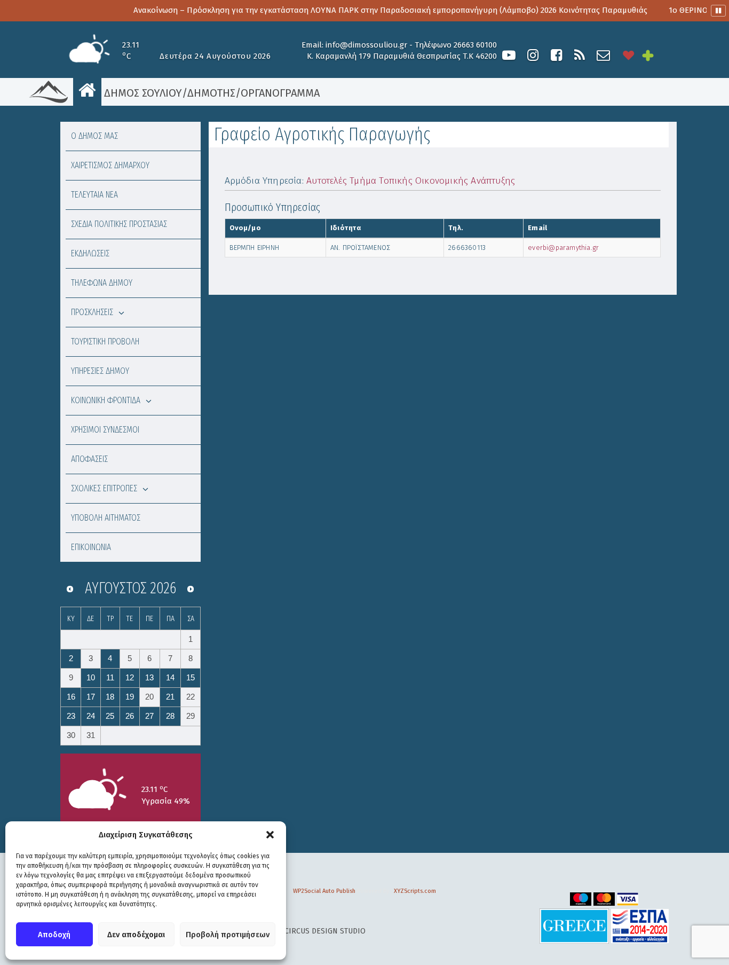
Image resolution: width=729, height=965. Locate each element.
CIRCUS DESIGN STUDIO (325, 931)
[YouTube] (509, 55)
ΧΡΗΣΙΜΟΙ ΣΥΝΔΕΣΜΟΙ (105, 429)
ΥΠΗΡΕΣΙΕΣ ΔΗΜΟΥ (100, 370)
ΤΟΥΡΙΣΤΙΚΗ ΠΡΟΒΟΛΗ (105, 341)
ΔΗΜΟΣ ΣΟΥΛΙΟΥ (141, 93)
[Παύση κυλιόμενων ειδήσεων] (718, 11)
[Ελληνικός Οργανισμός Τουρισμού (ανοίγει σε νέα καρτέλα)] (574, 925)
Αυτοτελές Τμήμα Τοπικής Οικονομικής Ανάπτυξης (410, 180)
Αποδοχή (54, 934)
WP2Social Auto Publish (324, 891)
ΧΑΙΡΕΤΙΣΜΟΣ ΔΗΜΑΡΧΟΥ (110, 165)
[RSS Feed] (579, 55)
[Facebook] (556, 55)
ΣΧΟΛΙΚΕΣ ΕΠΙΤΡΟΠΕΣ (104, 488)
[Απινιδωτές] (629, 55)
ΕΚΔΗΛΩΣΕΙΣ (90, 253)
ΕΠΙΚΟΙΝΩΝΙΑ (91, 547)
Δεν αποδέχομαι (136, 934)
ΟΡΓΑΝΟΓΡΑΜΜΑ (280, 93)
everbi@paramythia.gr (563, 248)
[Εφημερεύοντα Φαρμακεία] (655, 55)
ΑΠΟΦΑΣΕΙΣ (89, 459)
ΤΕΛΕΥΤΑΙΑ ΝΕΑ (94, 194)
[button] (270, 834)
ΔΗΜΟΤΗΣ (211, 93)
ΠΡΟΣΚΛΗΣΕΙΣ (92, 312)
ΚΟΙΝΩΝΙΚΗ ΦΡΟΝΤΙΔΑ (105, 400)
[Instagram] (532, 55)
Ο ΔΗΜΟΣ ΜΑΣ (94, 136)
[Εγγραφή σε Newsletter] (603, 55)
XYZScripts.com (415, 891)
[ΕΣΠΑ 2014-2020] (640, 925)
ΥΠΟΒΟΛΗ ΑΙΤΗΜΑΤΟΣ (105, 517)
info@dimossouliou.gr (366, 45)
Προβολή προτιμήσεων (228, 934)
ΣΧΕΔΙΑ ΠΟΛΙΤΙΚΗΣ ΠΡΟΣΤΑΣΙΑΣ (119, 224)
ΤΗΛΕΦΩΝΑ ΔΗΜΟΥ (101, 282)
